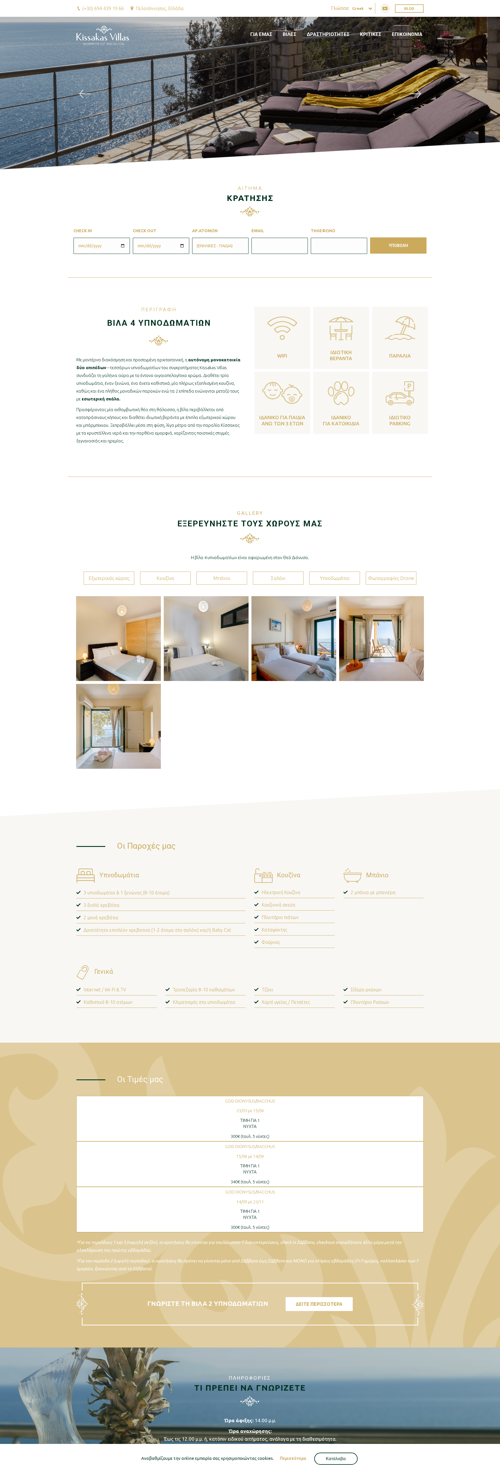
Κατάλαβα (336, 1458)
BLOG (409, 8)
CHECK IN (82, 230)
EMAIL (257, 230)
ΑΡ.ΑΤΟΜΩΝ (205, 230)
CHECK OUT (144, 230)
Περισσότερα (293, 1458)
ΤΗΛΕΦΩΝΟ (323, 230)
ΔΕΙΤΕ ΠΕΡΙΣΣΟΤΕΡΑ (319, 1304)
